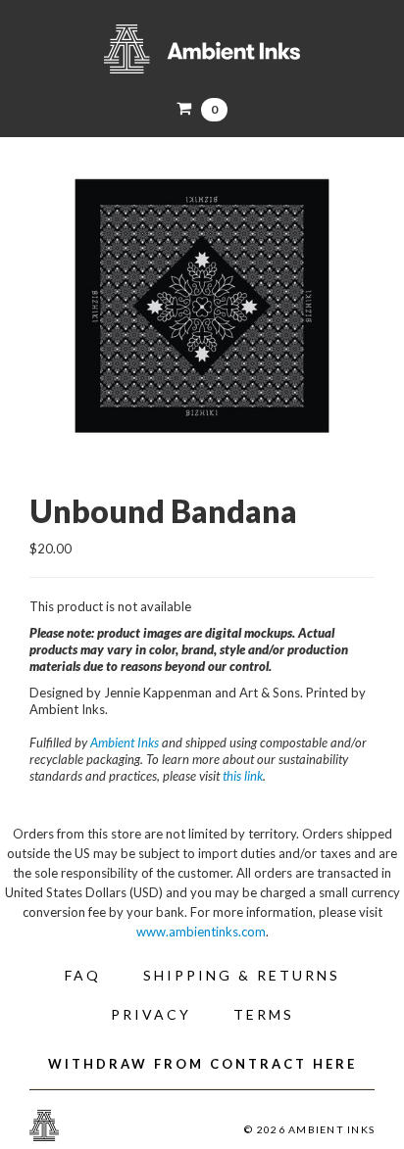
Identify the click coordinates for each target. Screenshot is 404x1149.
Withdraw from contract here (202, 1064)
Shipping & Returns (241, 975)
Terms (263, 1014)
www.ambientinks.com (201, 931)
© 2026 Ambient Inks (309, 1129)
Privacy (151, 1014)
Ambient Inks (202, 48)
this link (243, 776)
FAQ (83, 975)
